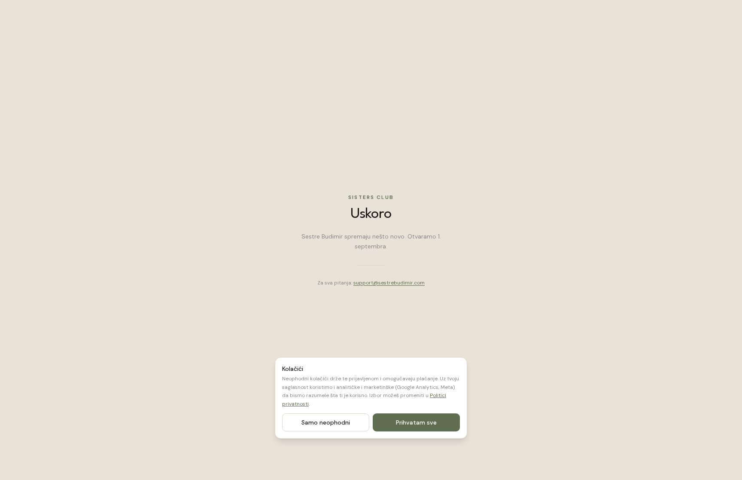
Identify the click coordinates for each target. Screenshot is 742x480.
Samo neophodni (325, 422)
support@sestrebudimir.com (389, 282)
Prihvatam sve (416, 422)
